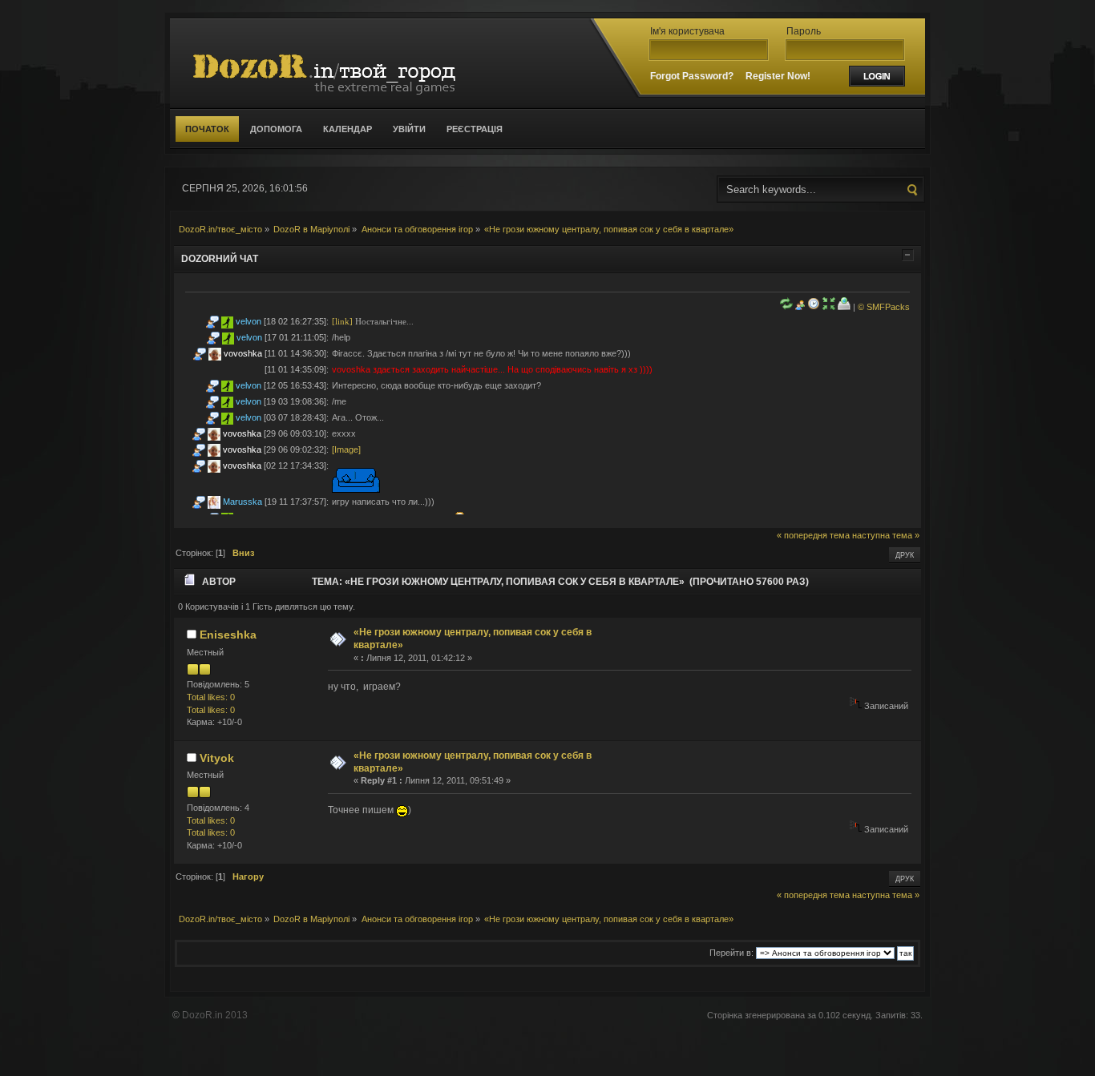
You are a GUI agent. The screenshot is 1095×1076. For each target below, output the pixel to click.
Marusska (242, 501)
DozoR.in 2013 (215, 1015)
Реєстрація (474, 129)
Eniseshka (228, 634)
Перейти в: (731, 952)
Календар (347, 129)
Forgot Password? (691, 76)
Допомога (276, 129)
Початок (207, 129)
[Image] (346, 449)
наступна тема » (885, 535)
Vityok (217, 758)
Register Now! (777, 76)
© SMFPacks (884, 307)
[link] (342, 321)
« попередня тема (813, 535)
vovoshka (243, 353)
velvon (248, 321)
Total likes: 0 (211, 697)
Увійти (409, 129)
